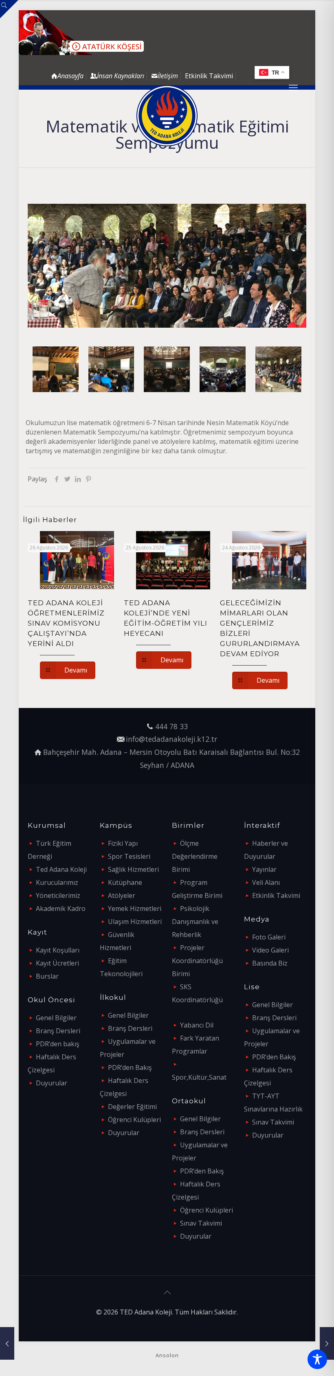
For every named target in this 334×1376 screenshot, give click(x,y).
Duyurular (51, 1082)
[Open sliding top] (9, 9)
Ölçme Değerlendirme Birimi (195, 856)
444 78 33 (171, 726)
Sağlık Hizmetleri (133, 869)
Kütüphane (125, 882)
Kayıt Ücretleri (57, 963)
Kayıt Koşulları (57, 950)
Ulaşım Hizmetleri (135, 921)
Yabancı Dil (196, 1025)
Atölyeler (121, 895)
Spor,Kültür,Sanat (199, 1077)
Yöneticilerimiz (58, 895)
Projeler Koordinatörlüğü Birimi (197, 960)
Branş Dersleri (58, 1030)
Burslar (47, 976)
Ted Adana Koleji (61, 869)
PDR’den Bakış (130, 1067)
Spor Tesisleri (129, 856)
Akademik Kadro (61, 908)
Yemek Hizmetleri (134, 908)
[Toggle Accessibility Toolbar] (317, 1359)
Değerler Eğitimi (132, 1106)
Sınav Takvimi (201, 1223)
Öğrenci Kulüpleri (134, 1119)
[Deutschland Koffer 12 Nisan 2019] (7, 1343)
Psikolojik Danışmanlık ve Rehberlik (195, 921)
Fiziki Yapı (123, 843)
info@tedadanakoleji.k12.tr (171, 739)
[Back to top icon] (167, 1292)
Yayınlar (264, 869)
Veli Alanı (266, 882)
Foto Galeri (269, 937)
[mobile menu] (293, 87)
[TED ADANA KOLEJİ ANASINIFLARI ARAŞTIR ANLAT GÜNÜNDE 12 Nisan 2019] (327, 1343)
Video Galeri (270, 950)
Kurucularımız (57, 882)
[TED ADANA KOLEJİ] (167, 115)
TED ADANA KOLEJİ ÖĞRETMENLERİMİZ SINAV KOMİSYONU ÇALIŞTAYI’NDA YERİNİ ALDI (66, 623)
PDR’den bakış (57, 1043)
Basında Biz (270, 963)
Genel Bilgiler (56, 1017)
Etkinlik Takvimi (209, 75)
